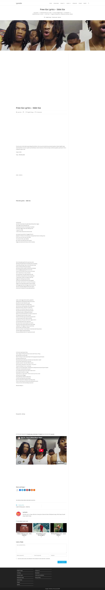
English (40, 434)
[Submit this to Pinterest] (27, 490)
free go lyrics (57, 14)
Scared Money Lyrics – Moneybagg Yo (41, 534)
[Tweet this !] (22, 490)
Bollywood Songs (20, 577)
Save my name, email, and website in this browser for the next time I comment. (34, 558)
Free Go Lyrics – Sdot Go (56, 17)
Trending (19, 572)
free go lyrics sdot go (65, 14)
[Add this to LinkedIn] (25, 490)
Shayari (18, 582)
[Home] (44, 17)
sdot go (71, 14)
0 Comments (66, 12)
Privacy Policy (38, 577)
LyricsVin (19, 3)
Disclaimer (37, 572)
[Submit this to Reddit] (32, 490)
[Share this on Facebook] (20, 490)
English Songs (60, 12)
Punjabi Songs (20, 575)
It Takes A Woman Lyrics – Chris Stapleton (24, 534)
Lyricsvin (36, 12)
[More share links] (34, 490)
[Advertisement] (79, 63)
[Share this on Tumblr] (29, 490)
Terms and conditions (39, 575)
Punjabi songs (30, 434)
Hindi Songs (35, 434)
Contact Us (37, 570)
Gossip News (19, 579)
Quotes (18, 584)
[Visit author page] (18, 513)
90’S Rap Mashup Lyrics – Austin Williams (58, 534)
